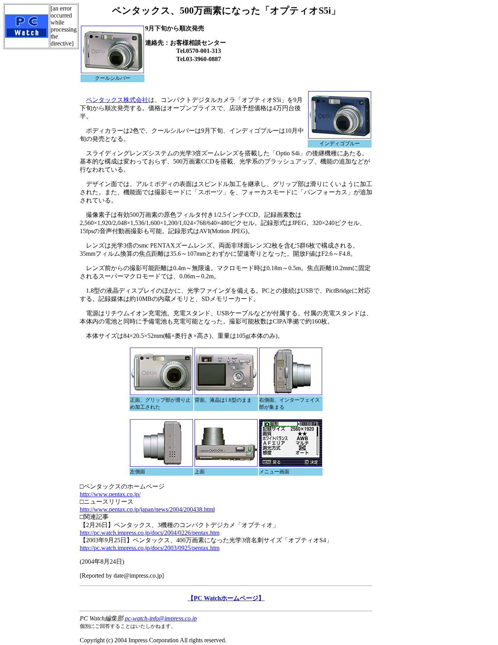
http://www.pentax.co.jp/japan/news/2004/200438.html (147, 509)
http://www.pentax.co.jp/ (110, 494)
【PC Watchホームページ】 (226, 598)
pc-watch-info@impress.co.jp (161, 618)
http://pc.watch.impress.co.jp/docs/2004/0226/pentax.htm (149, 532)
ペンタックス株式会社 (117, 100)
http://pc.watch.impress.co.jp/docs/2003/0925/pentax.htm (149, 548)
